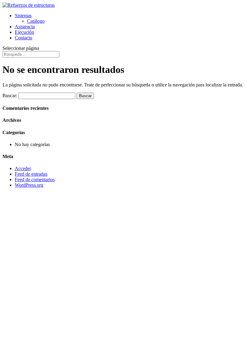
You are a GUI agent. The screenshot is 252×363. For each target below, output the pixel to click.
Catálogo (36, 21)
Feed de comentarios (35, 179)
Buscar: (9, 95)
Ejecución (24, 32)
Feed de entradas (31, 174)
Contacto (23, 37)
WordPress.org (29, 185)
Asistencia (25, 26)
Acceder (23, 168)
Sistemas (23, 15)
